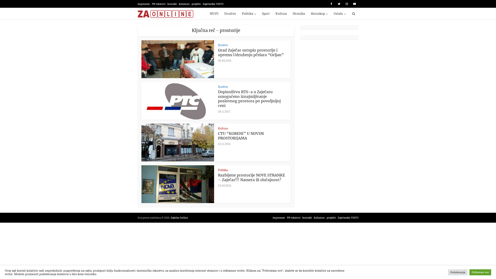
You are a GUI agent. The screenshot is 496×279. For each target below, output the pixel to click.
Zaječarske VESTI (213, 4)
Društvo (230, 13)
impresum (144, 4)
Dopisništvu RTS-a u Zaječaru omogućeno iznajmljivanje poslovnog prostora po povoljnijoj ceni (249, 99)
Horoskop (318, 13)
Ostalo (338, 13)
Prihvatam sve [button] (480, 272)
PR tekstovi (158, 4)
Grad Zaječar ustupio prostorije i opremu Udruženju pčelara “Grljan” (251, 52)
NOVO (214, 13)
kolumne (184, 4)
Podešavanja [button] (457, 272)
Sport (266, 13)
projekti (196, 4)
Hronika (299, 13)
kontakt (172, 4)
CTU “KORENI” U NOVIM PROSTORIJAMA (241, 135)
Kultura (281, 13)
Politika (247, 13)
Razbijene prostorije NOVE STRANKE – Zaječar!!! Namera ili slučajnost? (251, 177)
